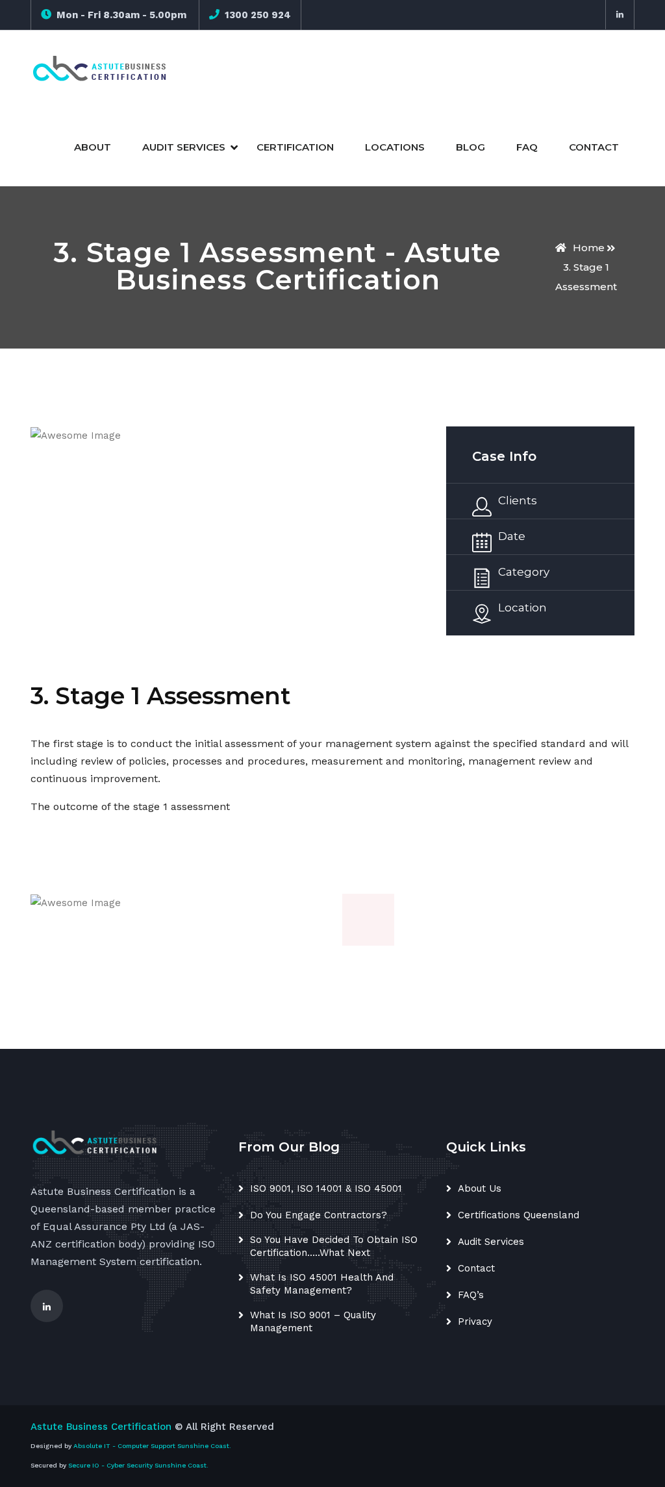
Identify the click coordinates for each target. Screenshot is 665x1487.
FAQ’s (471, 1295)
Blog (470, 147)
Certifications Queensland (518, 1215)
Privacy (475, 1321)
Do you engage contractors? (318, 1215)
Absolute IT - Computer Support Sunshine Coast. (152, 1445)
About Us (479, 1188)
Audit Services (183, 147)
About (92, 147)
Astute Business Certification (101, 1426)
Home (589, 247)
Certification (295, 147)
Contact (594, 147)
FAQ (527, 147)
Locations (395, 147)
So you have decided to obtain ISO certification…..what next (334, 1246)
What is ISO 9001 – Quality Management (313, 1321)
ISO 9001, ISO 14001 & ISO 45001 (326, 1188)
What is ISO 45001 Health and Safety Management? (322, 1284)
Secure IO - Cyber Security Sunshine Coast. (138, 1465)
